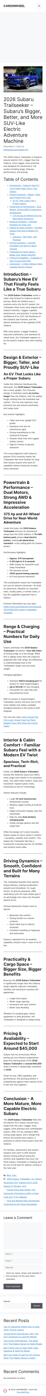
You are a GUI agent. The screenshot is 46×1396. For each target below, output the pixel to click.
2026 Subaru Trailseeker (18, 1179)
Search (7, 1301)
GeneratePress (23, 1392)
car (32, 1179)
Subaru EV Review (12, 1186)
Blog (9, 1175)
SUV (24, 1186)
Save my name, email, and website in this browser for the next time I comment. (24, 1276)
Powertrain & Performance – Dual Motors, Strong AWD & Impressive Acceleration (25, 210)
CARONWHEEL (14, 6)
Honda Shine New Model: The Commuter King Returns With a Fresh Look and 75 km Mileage (21, 1193)
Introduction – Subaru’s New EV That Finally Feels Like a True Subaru (24, 188)
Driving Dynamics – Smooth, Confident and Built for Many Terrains (23, 246)
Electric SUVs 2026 (28, 1182)
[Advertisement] (23, 36)
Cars (14, 1175)
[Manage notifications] (5, 1391)
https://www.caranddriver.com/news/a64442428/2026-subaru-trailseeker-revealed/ (22, 610)
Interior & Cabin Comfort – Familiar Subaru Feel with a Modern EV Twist (26, 231)
